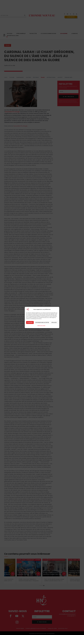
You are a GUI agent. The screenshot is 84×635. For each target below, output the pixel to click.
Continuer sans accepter (42, 322)
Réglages (54, 322)
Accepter (29, 322)
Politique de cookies (41, 325)
